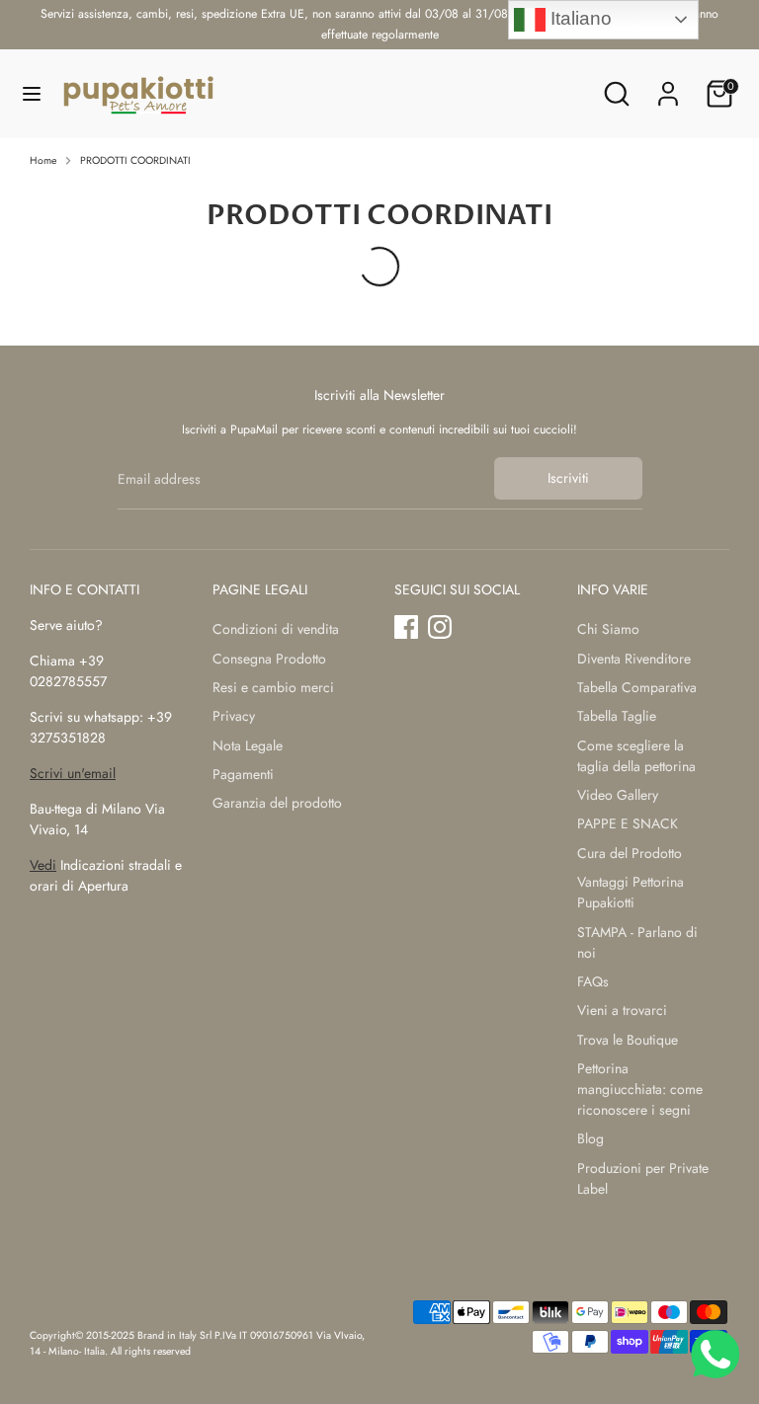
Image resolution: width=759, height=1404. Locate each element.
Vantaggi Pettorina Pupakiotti (630, 892)
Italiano (579, 18)
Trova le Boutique (627, 1040)
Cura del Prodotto (629, 853)
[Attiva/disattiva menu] (31, 94)
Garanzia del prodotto (277, 803)
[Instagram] (440, 627)
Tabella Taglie (616, 716)
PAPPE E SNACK (627, 823)
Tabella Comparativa (637, 687)
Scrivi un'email (73, 773)
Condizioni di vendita (275, 629)
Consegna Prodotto (269, 658)
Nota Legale (247, 745)
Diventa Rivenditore (634, 658)
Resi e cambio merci (273, 687)
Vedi (43, 865)
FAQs (593, 981)
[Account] (668, 84)
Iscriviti (568, 478)
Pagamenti (243, 774)
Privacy (233, 716)
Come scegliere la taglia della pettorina (636, 756)
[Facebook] (406, 627)
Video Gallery (617, 795)
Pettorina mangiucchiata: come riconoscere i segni (640, 1089)
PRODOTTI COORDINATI (135, 160)
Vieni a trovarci (622, 1010)
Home (43, 160)
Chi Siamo (608, 629)
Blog (590, 1138)
